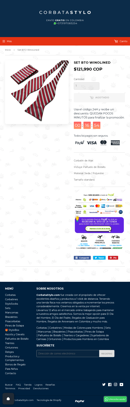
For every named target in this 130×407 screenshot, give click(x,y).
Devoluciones (40, 388)
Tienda (27, 384)
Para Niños (11, 368)
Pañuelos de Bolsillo (17, 338)
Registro (106, 353)
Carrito (123, 41)
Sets (7, 308)
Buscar (9, 384)
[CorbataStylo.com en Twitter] (104, 385)
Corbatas (10, 294)
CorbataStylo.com (23, 400)
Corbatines (11, 299)
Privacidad (24, 388)
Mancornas (11, 312)
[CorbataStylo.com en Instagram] (115, 385)
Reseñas (50, 384)
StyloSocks (11, 303)
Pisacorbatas (12, 321)
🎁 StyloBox (12, 330)
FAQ (18, 384)
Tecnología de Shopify (49, 400)
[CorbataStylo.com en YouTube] (121, 385)
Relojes (9, 352)
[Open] (8, 398)
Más (9, 41)
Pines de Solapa (14, 325)
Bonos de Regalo (15, 364)
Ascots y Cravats (14, 334)
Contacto (10, 373)
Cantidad (79, 79)
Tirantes (9, 343)
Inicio (8, 49)
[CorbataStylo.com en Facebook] (110, 385)
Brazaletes (11, 316)
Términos (10, 388)
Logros (38, 384)
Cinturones (11, 347)
